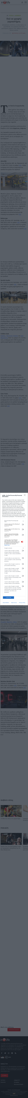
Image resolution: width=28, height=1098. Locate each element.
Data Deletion (6, 602)
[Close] (25, 495)
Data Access (14, 602)
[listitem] (14, 521)
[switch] (22, 524)
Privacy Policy (22, 602)
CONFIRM (8, 597)
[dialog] (14, 549)
